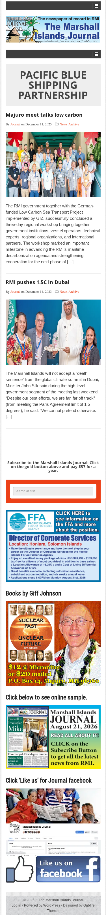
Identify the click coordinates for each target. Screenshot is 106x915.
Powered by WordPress (42, 905)
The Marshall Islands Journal (59, 900)
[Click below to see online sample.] (53, 737)
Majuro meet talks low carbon (44, 114)
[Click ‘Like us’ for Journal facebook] (53, 835)
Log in (16, 905)
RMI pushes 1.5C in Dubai (38, 282)
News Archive (69, 124)
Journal (15, 124)
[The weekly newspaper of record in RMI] (53, 29)
